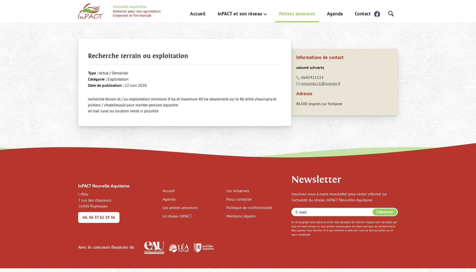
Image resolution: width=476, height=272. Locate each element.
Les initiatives (237, 190)
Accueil (198, 14)
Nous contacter (239, 199)
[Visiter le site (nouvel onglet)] (154, 247)
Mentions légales (241, 215)
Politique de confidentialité (249, 207)
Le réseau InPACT (177, 215)
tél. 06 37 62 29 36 (99, 217)
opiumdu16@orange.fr (320, 83)
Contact (363, 14)
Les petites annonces (180, 207)
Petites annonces (297, 14)
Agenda (335, 14)
